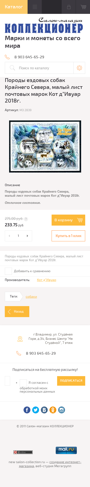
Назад (19, 311)
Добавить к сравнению (31, 271)
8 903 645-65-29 (29, 57)
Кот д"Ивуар (46, 280)
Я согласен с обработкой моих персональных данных (37, 387)
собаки (31, 297)
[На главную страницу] (44, 26)
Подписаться (71, 381)
